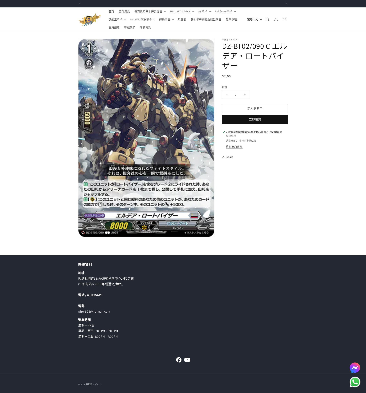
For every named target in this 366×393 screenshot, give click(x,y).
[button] (149, 11)
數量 (224, 87)
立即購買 (255, 119)
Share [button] (230, 157)
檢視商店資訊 (234, 146)
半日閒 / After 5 (93, 384)
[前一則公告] (79, 3)
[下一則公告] (286, 3)
